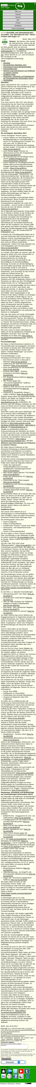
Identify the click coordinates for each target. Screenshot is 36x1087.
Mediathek (18, 26)
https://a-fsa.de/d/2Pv (12, 847)
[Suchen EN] (32, 4)
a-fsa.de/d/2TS (28, 1028)
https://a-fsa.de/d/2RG (25, 394)
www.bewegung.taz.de (9, 402)
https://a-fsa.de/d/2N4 (11, 605)
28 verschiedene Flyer (25, 537)
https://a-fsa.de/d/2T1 (11, 609)
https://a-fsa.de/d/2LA (11, 471)
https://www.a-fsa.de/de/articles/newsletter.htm (13, 440)
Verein (31, 1037)
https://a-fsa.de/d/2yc (18, 168)
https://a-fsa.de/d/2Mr (16, 718)
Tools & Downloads (18, 28)
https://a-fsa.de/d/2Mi (11, 369)
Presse (18, 23)
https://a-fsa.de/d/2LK (19, 362)
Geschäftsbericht (8, 1037)
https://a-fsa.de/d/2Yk (12, 155)
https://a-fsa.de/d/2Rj (11, 385)
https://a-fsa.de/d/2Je (11, 740)
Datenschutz (11, 1083)
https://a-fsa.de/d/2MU (9, 248)
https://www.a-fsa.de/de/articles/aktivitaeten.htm (16, 336)
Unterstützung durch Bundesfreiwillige (17, 67)
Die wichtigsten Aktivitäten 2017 (15, 65)
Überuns (3, 1039)
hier (2, 55)
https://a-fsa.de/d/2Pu (11, 474)
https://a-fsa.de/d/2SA (20, 790)
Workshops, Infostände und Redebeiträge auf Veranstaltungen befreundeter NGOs (18, 77)
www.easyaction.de (18, 427)
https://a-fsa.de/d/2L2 (12, 149)
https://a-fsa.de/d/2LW (11, 827)
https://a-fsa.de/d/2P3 (22, 759)
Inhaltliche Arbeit (9, 74)
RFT (18, 20)
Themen (18, 14)
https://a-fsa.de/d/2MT (19, 365)
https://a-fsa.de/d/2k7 (23, 172)
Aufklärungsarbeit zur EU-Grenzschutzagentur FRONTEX (15, 159)
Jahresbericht (17, 1037)
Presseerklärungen (10, 69)
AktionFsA (26, 1037)
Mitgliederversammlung (19, 1039)
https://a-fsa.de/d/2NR (25, 773)
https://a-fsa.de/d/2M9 (11, 482)
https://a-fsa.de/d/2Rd (19, 880)
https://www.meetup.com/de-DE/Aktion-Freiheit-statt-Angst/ (16, 424)
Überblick (6, 63)
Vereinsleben (8, 80)
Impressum (3, 1083)
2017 (22, 1037)
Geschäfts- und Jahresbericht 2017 (19, 32)
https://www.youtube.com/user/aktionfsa (16, 588)
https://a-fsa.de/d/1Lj (23, 545)
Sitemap (17, 1083)
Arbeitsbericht (9, 1039)
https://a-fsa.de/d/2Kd (22, 818)
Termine (18, 17)
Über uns (18, 11)
